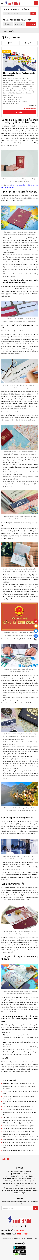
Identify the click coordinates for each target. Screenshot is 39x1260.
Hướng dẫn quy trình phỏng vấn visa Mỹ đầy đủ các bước (18, 1146)
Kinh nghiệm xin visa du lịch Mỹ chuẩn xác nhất (17, 1117)
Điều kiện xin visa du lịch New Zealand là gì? (16, 1134)
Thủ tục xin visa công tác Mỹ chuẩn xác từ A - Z (17, 1109)
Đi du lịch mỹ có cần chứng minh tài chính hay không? (19, 1126)
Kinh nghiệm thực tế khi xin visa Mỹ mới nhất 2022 (18, 1107)
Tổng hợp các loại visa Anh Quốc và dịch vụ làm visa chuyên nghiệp (19, 1098)
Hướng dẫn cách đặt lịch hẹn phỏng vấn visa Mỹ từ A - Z (20, 1142)
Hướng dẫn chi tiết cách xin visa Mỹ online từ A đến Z (19, 1131)
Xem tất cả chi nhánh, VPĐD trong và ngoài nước (20, 1188)
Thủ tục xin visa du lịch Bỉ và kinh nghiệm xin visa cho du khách (20, 1092)
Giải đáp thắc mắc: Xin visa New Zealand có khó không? (20, 1137)
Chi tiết (19, 112)
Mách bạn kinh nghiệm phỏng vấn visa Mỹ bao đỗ (18, 1150)
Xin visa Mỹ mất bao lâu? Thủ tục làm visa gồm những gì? (19, 1113)
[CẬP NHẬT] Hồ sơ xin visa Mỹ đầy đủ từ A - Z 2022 (18, 1083)
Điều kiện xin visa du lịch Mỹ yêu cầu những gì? (17, 1123)
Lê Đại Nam (27, 1171)
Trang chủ (4, 31)
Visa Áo (11, 31)
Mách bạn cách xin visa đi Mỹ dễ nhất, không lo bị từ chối (20, 1140)
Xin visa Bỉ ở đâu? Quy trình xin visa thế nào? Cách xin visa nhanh (19, 1087)
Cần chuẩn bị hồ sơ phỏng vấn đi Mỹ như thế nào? (18, 1128)
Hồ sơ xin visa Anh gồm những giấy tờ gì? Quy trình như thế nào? (20, 1103)
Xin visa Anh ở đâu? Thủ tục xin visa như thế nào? (18, 1120)
